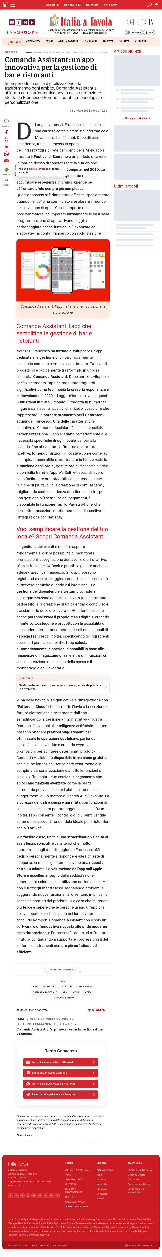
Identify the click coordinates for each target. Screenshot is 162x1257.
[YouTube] (25, 32)
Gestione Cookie (136, 1174)
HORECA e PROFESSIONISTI (74, 1191)
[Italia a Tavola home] (34, 1164)
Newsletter (102, 1184)
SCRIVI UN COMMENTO (63, 970)
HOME (28, 52)
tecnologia (86, 987)
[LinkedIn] (14, 32)
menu (76, 992)
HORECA (15, 41)
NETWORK (92, 4)
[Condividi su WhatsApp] (6, 153)
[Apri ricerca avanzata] (149, 4)
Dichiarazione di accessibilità (136, 1191)
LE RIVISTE (52, 4)
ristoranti (50, 987)
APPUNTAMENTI (68, 41)
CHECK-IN (91, 41)
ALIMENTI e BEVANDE (76, 1206)
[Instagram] (18, 32)
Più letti (100, 1198)
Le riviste (101, 1179)
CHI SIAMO (110, 4)
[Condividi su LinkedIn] (6, 146)
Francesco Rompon (63, 998)
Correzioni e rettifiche (139, 1184)
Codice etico (134, 1179)
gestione (67, 987)
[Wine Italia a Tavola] (22, 22)
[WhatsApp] (29, 32)
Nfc (65, 992)
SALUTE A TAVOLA (75, 1201)
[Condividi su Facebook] (6, 132)
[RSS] (36, 32)
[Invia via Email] (6, 160)
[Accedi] (156, 4)
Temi (99, 1174)
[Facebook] (7, 32)
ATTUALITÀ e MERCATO (77, 1170)
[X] (11, 32)
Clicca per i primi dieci (137, 118)
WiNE (49, 41)
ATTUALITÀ (33, 41)
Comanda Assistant (45, 992)
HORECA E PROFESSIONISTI (49, 52)
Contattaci (102, 1193)
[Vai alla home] (7, 42)
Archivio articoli (105, 1170)
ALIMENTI (141, 41)
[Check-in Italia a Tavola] (140, 22)
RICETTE (108, 41)
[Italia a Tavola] (81, 20)
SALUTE (124, 41)
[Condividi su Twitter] (6, 139)
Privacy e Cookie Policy (140, 1170)
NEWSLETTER (72, 4)
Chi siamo (102, 1189)
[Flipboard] (33, 32)
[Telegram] (22, 32)
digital (88, 992)
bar (35, 987)
